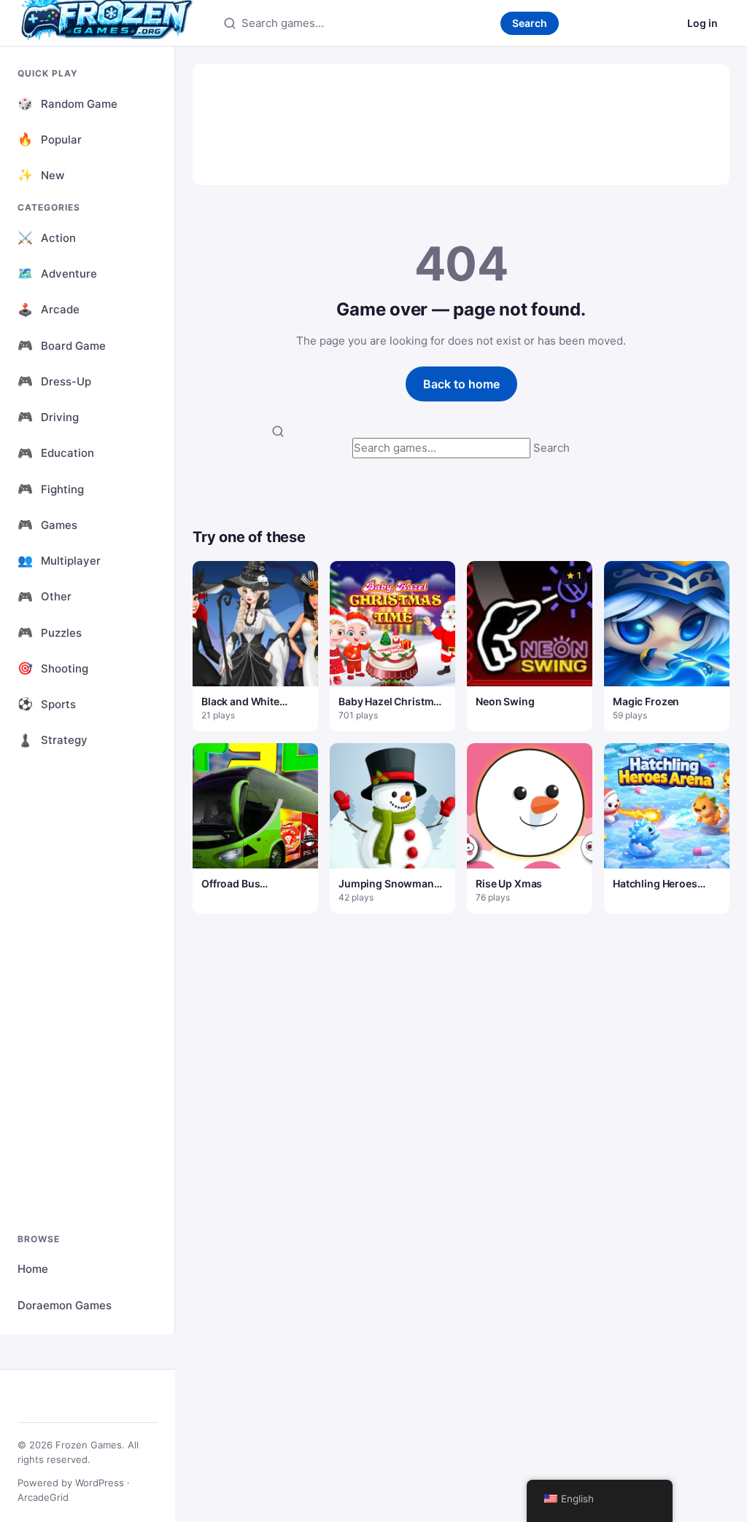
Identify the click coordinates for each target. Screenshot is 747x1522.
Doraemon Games (65, 1305)
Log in (702, 23)
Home (33, 1269)
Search (529, 23)
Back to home (461, 384)
